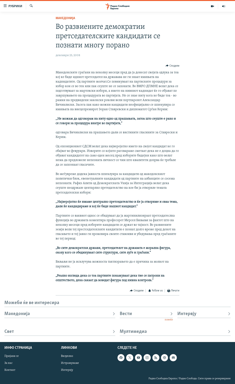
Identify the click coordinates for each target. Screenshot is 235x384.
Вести (126, 313)
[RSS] (155, 357)
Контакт (9, 370)
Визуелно (67, 356)
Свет (9, 331)
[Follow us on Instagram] (147, 357)
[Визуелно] (212, 6)
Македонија (65, 18)
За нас (8, 363)
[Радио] (223, 6)
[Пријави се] (173, 357)
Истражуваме (70, 363)
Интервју (186, 313)
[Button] (172, 65)
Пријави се (11, 356)
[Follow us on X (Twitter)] (129, 357)
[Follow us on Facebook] (121, 357)
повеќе (169, 319)
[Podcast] (164, 357)
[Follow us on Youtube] (138, 357)
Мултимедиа (133, 331)
